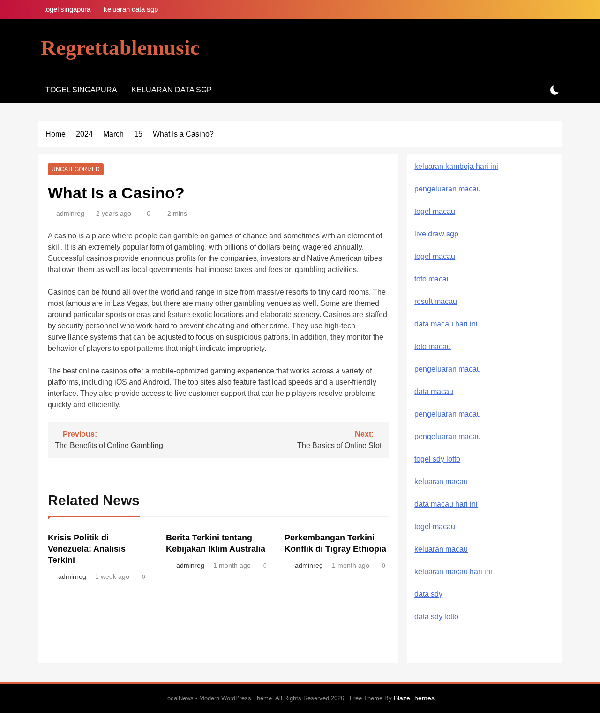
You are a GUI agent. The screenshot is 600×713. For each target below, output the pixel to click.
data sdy (428, 594)
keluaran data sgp (131, 9)
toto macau (432, 279)
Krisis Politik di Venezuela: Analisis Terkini (87, 549)
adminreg (70, 213)
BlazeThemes (414, 698)
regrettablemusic (120, 48)
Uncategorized (76, 169)
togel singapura (67, 9)
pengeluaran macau (447, 414)
